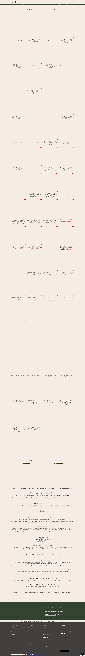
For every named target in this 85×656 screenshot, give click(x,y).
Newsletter (44, 630)
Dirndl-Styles (13, 627)
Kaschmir (12, 636)
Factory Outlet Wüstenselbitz (47, 636)
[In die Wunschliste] (25, 37)
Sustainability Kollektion (40, 510)
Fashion (28, 634)
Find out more (58, 463)
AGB (30, 650)
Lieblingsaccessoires (48, 640)
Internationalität (29, 630)
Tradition (28, 627)
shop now (26, 463)
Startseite (40, 8)
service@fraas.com (14, 641)
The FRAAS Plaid (13, 630)
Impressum (26, 650)
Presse (44, 631)
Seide (12, 628)
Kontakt (44, 633)
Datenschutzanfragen (47, 650)
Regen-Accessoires (14, 633)
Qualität (28, 633)
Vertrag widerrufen (64, 650)
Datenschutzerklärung (37, 650)
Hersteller (28, 628)
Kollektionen (44, 8)
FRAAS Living (13, 634)
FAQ (43, 628)
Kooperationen (45, 637)
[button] (82, 655)
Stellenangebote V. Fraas (47, 634)
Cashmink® (13, 631)
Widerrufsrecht (55, 650)
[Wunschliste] (69, 2)
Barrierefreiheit (45, 627)
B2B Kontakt (29, 643)
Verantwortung (29, 631)
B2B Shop (28, 641)
